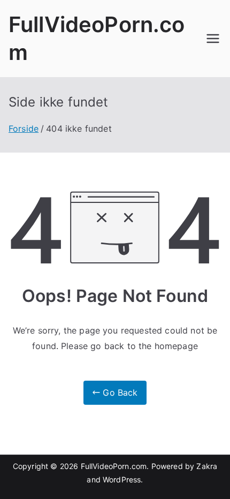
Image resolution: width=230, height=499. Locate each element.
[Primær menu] (212, 38)
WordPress (122, 479)
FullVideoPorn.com (114, 466)
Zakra (206, 466)
